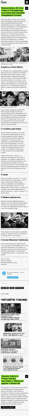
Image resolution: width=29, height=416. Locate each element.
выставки (5, 288)
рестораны (19, 288)
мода (12, 288)
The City (4, 2)
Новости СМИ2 (5, 293)
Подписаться (13, 277)
